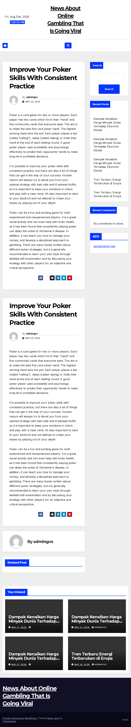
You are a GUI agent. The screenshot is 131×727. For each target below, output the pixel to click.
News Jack (53, 718)
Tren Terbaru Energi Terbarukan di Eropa (92, 656)
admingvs (32, 97)
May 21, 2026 (19, 627)
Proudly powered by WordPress (20, 718)
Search (97, 65)
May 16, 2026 (82, 664)
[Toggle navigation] (68, 45)
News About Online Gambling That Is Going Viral (29, 696)
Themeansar (9, 721)
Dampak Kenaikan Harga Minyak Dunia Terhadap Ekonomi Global (34, 621)
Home (125, 719)
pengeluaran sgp (104, 246)
